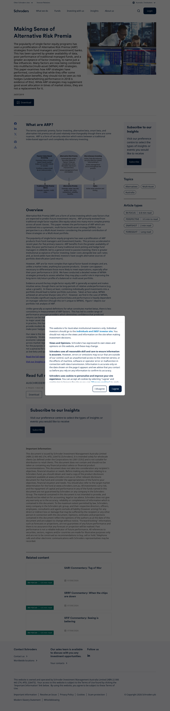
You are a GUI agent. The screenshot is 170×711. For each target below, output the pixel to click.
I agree (115, 388)
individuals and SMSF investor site (94, 331)
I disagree (100, 388)
